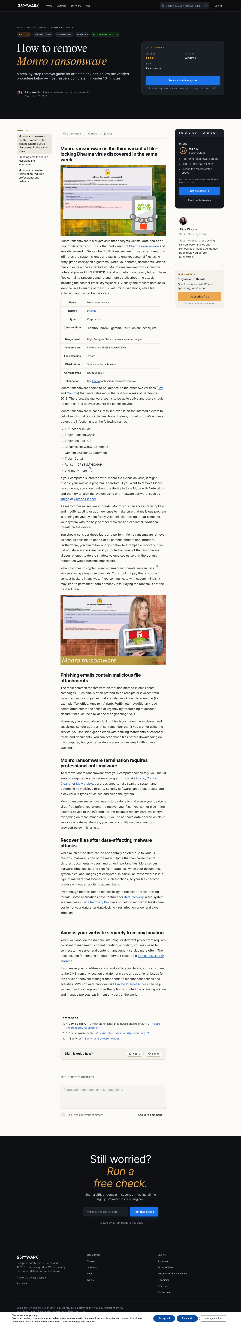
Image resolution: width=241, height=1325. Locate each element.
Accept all (164, 1318)
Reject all (187, 1318)
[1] (132, 248)
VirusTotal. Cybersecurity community (123, 1033)
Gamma (72, 393)
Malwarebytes (86, 783)
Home (19, 27)
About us (163, 1261)
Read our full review (199, 200)
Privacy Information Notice (172, 1273)
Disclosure (163, 1286)
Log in (218, 5)
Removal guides (36, 27)
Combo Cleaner (85, 499)
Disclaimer (163, 1279)
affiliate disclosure (75, 1311)
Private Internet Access (131, 984)
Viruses (91, 1261)
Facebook (22, 1283)
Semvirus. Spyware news (100, 1038)
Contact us (164, 1292)
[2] (89, 468)
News (49, 5)
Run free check (144, 1211)
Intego (96, 380)
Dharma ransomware (144, 246)
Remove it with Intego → (183, 80)
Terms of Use (165, 1267)
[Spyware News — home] (28, 6)
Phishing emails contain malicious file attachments (33, 160)
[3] (156, 565)
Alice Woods (32, 92)
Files (88, 5)
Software (76, 5)
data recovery (134, 897)
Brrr (160, 388)
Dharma (91, 310)
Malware (61, 5)
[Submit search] (162, 5)
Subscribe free (199, 296)
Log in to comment (150, 1115)
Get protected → (199, 190)
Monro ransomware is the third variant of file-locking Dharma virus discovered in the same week (33, 144)
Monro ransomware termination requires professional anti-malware (31, 175)
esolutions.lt (39, 1277)
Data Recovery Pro (96, 902)
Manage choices (213, 1318)
